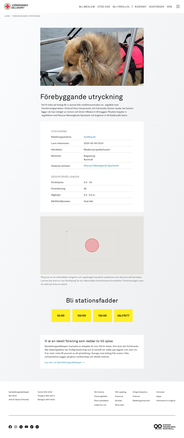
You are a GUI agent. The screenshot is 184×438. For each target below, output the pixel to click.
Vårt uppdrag (120, 392)
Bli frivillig (121, 6)
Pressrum (119, 396)
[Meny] (178, 6)
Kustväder (156, 6)
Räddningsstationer (141, 400)
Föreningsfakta (100, 396)
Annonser (160, 392)
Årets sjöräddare (101, 400)
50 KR (60, 315)
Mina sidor (119, 405)
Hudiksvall (90, 136)
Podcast (136, 396)
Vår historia (99, 392)
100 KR (81, 315)
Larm (7, 16)
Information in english (165, 400)
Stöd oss (104, 6)
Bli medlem (87, 6)
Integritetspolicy (140, 392)
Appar (159, 396)
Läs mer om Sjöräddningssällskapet (63, 362)
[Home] (16, 6)
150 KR (102, 315)
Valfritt (123, 315)
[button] (92, 238)
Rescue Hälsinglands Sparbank (101, 165)
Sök (169, 6)
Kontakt (141, 6)
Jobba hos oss (100, 405)
